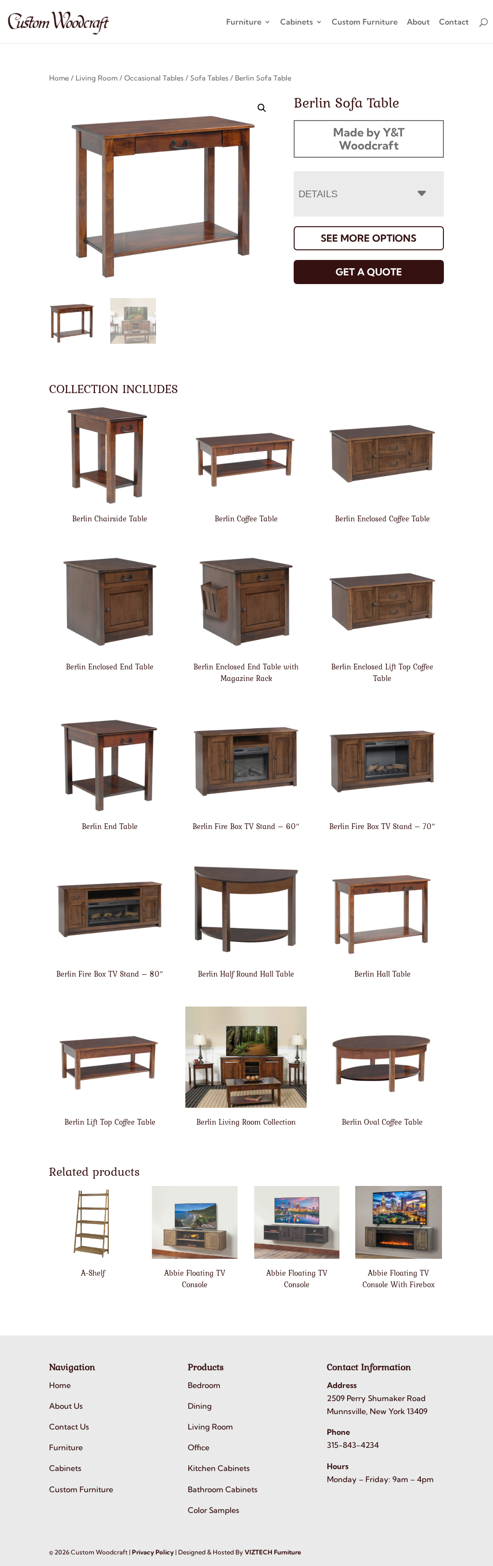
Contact (454, 22)
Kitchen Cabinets (219, 1468)
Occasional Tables (153, 77)
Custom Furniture (365, 22)
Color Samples (213, 1510)
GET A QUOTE (369, 272)
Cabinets (296, 22)
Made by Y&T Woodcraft (368, 138)
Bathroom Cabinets (223, 1489)
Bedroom (204, 1385)
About (418, 22)
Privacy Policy (153, 1552)
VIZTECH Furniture (273, 1552)
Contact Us (69, 1426)
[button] (262, 108)
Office (198, 1447)
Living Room (96, 77)
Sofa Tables (209, 77)
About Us (66, 1406)
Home (59, 77)
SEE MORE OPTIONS (368, 238)
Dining (200, 1406)
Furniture (243, 22)
